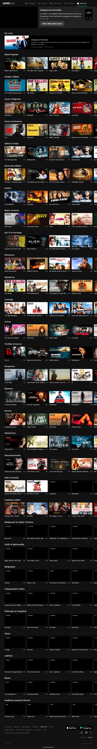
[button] (52, 23)
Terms (51, 727)
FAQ (44, 730)
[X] (91, 732)
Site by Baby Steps (87, 743)
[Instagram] (81, 732)
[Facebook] (86, 732)
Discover (44, 3)
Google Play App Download (85, 728)
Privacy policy (9, 730)
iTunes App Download (71, 728)
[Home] (8, 3)
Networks (83, 3)
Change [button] (90, 737)
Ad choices (37, 730)
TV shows (71, 3)
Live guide (31, 3)
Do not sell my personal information (17, 733)
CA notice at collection (24, 730)
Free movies (57, 3)
